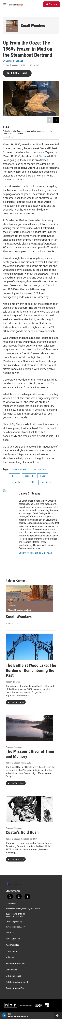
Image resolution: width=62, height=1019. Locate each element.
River (42, 476)
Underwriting (11, 970)
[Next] (56, 120)
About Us (10, 933)
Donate (53, 4)
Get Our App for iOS (15, 988)
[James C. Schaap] (9, 497)
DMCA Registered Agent (15, 927)
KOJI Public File (12, 945)
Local (14, 476)
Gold (32, 482)
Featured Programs (13, 747)
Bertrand (44, 156)
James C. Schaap (14, 60)
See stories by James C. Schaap (35, 552)
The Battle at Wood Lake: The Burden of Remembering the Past (31, 670)
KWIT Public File (13, 939)
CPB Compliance (13, 976)
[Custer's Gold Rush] (29, 809)
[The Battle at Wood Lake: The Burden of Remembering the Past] (29, 647)
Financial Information (15, 964)
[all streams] (58, 1015)
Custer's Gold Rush (22, 832)
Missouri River (40, 469)
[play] (4, 1015)
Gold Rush (46, 482)
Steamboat (17, 482)
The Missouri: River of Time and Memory (30, 754)
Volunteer (10, 957)
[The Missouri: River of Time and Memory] (29, 728)
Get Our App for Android (17, 982)
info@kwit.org (16, 922)
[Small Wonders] (12, 26)
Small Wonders (33, 25)
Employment (11, 951)
